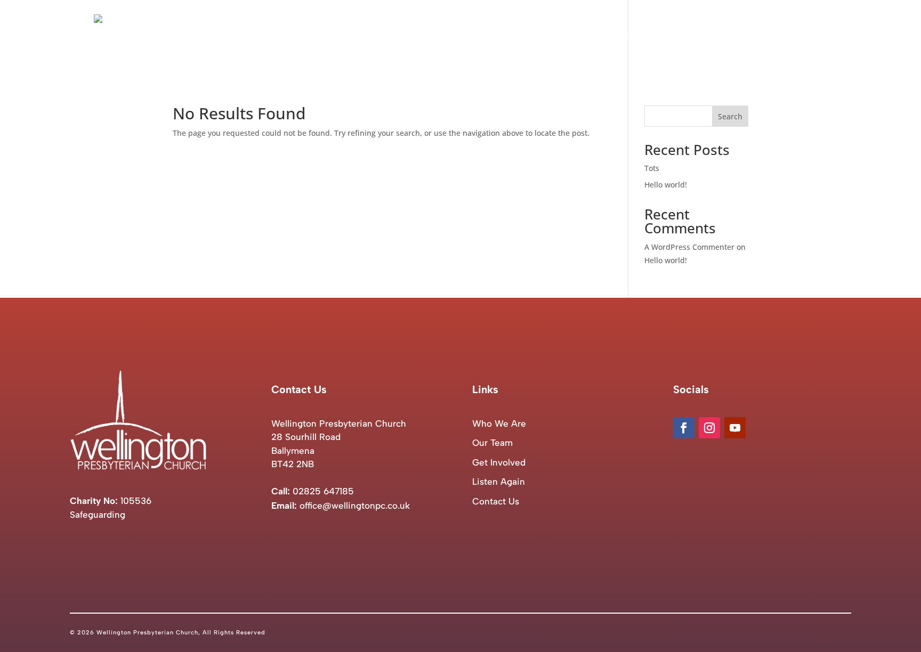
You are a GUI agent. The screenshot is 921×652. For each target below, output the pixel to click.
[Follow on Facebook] (683, 427)
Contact (811, 38)
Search (730, 116)
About (567, 38)
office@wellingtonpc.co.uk (355, 505)
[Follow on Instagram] (709, 427)
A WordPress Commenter (689, 247)
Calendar (699, 38)
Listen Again (756, 38)
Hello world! (665, 185)
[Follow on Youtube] (735, 427)
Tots (651, 168)
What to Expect (635, 38)
